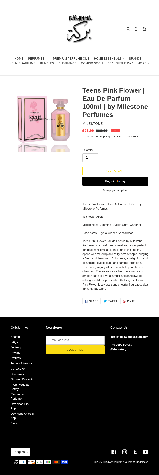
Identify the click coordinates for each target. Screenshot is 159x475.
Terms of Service (21, 363)
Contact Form (19, 368)
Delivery (16, 347)
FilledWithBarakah (112, 462)
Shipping (104, 136)
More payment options (115, 190)
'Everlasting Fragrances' (135, 462)
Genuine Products (22, 379)
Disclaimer (17, 374)
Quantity (87, 150)
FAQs (14, 342)
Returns (16, 358)
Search (15, 336)
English (19, 452)
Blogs (14, 423)
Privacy (15, 352)
